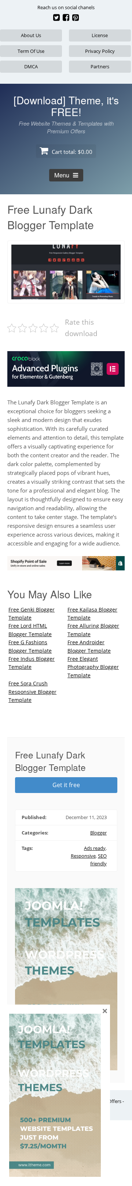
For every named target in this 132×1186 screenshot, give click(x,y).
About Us (31, 35)
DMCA (31, 66)
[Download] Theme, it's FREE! (66, 106)
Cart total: (71, 151)
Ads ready (95, 848)
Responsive (83, 855)
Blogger (98, 832)
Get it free (66, 785)
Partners (100, 66)
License (100, 35)
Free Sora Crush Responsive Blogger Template (32, 691)
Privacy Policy (100, 51)
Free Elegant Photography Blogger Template (93, 667)
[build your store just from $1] (66, 566)
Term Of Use (31, 51)
